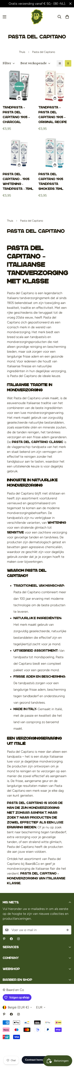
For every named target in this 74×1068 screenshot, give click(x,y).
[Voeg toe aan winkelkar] (19, 98)
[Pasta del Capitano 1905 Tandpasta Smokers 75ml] (54, 153)
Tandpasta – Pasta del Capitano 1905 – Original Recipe (52, 115)
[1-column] (60, 63)
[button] (67, 17)
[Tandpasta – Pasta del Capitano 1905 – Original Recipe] (54, 86)
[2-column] (68, 63)
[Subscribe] (67, 929)
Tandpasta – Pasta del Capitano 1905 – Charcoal (16, 115)
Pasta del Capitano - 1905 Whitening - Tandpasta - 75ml (18, 181)
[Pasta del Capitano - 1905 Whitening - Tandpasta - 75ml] (19, 153)
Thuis (22, 52)
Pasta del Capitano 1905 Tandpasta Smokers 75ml (50, 181)
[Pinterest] (4, 938)
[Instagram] (18, 938)
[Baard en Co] (37, 16)
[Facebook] (11, 938)
